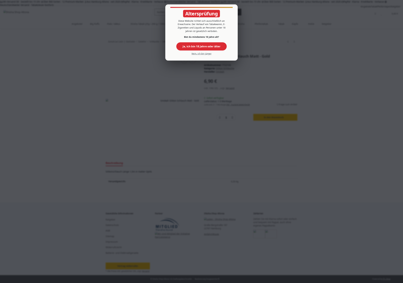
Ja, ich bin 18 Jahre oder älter (202, 46)
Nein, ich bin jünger (202, 53)
